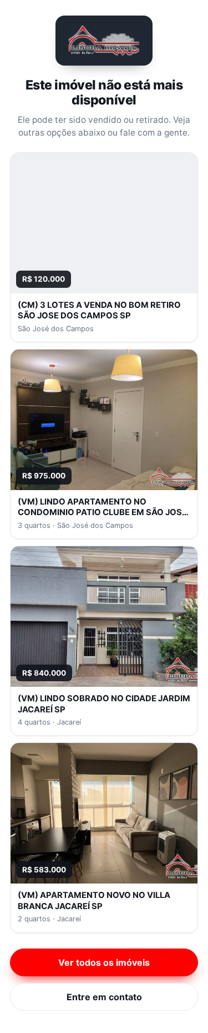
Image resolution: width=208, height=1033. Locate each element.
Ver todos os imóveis (104, 962)
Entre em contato (104, 996)
